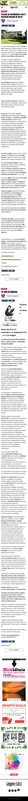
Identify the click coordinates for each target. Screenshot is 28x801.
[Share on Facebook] (5, 26)
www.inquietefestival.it (13, 635)
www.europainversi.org (7, 256)
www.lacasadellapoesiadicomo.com (11, 259)
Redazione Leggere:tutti (12, 21)
